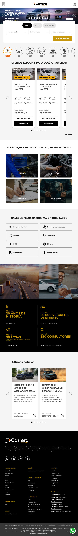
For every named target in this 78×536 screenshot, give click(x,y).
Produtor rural (33, 488)
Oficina (53, 471)
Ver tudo (68, 134)
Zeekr (6, 480)
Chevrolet (8, 471)
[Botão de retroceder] (3, 15)
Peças (53, 485)
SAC (29, 500)
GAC (6, 485)
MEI (29, 480)
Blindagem (55, 478)
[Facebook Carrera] (27, 458)
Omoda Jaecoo (10, 483)
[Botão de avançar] (74, 15)
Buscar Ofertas (62, 38)
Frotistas (31, 490)
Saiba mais (26, 124)
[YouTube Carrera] (20, 458)
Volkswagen (9, 473)
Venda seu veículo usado (36, 471)
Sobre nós (31, 511)
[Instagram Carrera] (7, 458)
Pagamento (55, 483)
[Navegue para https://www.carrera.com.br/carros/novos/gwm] (39, 16)
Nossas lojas (32, 502)
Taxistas (30, 485)
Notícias (30, 514)
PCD (6, 492)
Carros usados (9, 490)
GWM (6, 478)
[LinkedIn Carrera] (13, 458)
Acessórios (55, 473)
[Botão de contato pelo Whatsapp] (73, 531)
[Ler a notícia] (34, 415)
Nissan (7, 476)
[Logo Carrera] (39, 4)
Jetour (7, 487)
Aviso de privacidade (35, 509)
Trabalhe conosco (34, 504)
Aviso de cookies (33, 507)
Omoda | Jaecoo (60, 507)
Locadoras (31, 483)
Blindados (8, 494)
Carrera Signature (10, 514)
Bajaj (6, 504)
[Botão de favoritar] (31, 76)
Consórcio (54, 480)
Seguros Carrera (56, 476)
